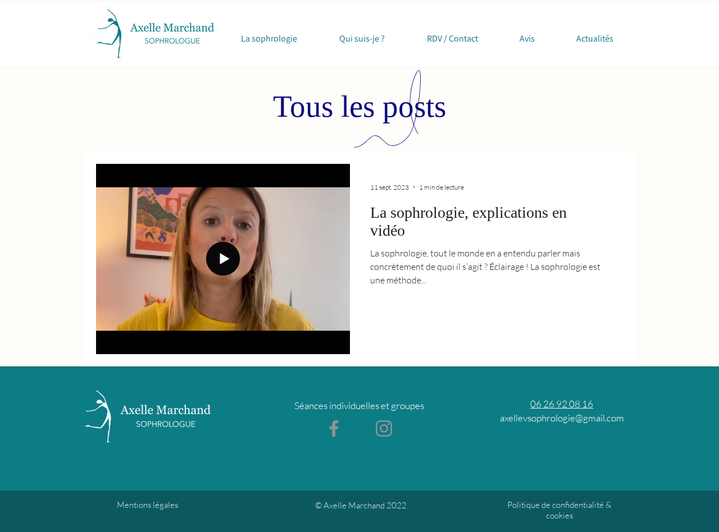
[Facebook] (334, 428)
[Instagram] (384, 428)
